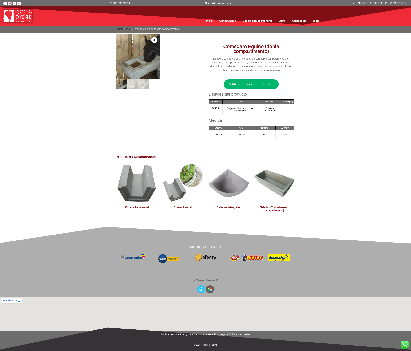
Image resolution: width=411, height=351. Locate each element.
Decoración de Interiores (258, 20)
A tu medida (299, 20)
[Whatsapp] (5, 3)
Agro (282, 20)
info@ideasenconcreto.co (219, 3)
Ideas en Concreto (209, 345)
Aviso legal (220, 334)
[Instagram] (14, 3)
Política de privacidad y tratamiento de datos (186, 334)
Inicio (209, 20)
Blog (316, 20)
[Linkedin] (19, 3)
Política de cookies (239, 334)
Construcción (227, 20)
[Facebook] (10, 3)
